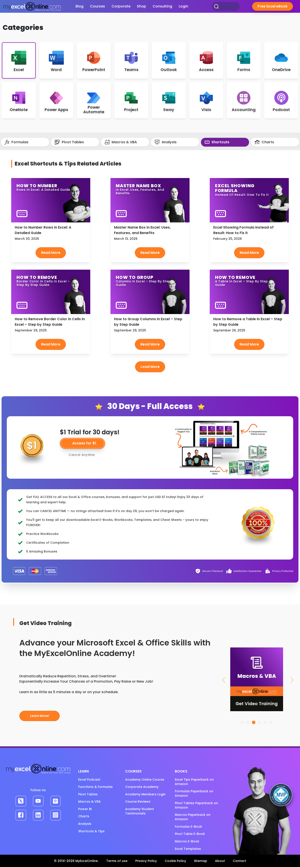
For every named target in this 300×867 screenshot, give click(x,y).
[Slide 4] (259, 722)
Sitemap (200, 861)
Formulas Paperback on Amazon (194, 793)
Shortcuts (220, 142)
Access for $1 (84, 443)
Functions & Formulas (95, 787)
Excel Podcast (89, 779)
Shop (141, 6)
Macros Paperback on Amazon (192, 816)
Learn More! (39, 716)
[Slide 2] (248, 722)
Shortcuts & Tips (91, 831)
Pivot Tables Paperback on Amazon (196, 805)
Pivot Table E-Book (190, 834)
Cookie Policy (175, 861)
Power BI (85, 809)
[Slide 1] (242, 722)
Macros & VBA (124, 142)
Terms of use (116, 861)
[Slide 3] (253, 722)
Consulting (162, 6)
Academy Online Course (144, 779)
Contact (239, 861)
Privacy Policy (146, 861)
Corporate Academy (142, 787)
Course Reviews (137, 801)
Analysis (169, 142)
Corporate (121, 6)
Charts (267, 142)
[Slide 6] (271, 722)
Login (183, 6)
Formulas (19, 142)
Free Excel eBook (272, 6)
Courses (97, 6)
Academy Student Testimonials (139, 811)
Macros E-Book (187, 841)
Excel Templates (188, 849)
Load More (150, 366)
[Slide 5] (265, 722)
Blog (79, 6)
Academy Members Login (145, 794)
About (220, 861)
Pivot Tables (72, 142)
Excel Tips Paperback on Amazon (194, 781)
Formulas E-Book (188, 826)
